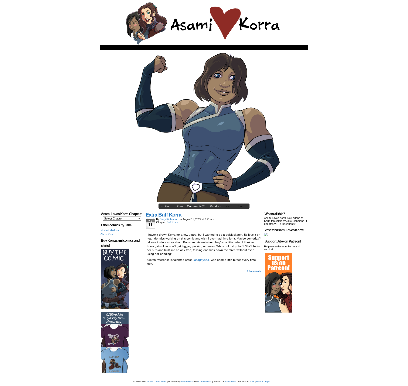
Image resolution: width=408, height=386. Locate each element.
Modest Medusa (110, 230)
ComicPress (204, 381)
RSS (252, 381)
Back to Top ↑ (263, 381)
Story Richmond (169, 219)
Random (215, 206)
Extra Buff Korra (163, 215)
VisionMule (230, 381)
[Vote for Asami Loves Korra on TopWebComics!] (266, 235)
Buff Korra (172, 222)
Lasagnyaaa (201, 259)
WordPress (187, 381)
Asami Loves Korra (156, 381)
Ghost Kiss (107, 234)
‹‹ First (166, 206)
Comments (254, 271)
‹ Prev (179, 206)
